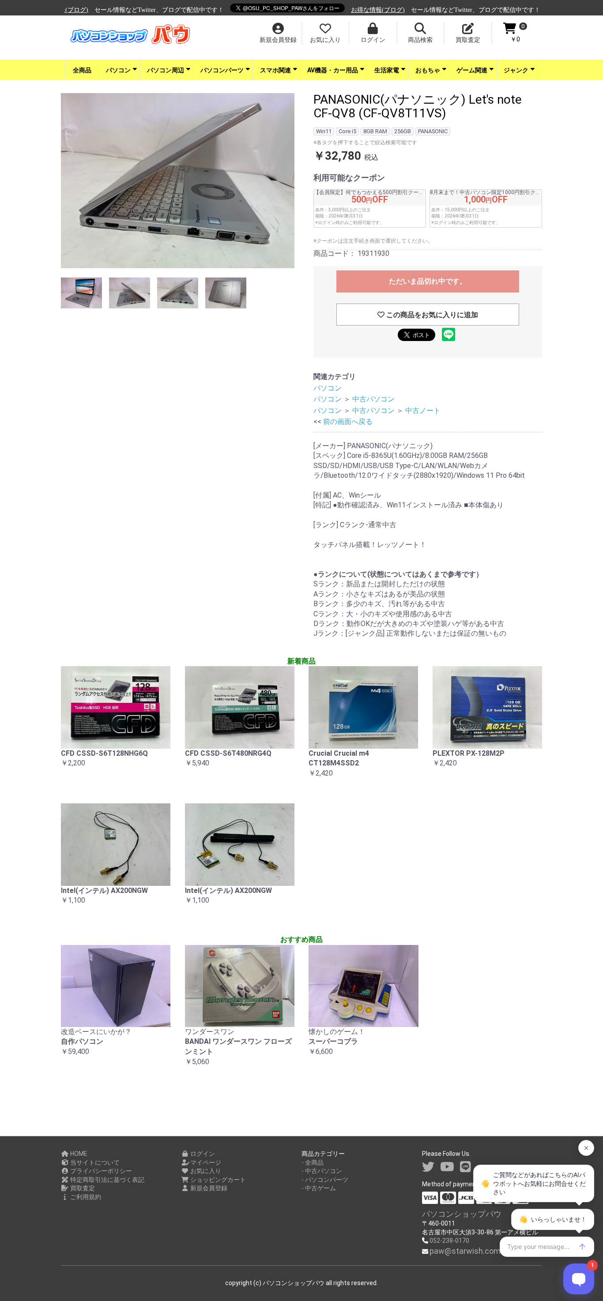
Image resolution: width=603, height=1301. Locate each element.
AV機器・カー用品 (332, 70)
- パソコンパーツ (325, 1179)
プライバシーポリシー (100, 1170)
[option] (177, 182)
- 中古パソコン (322, 1170)
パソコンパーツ (222, 70)
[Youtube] (447, 1167)
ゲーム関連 (471, 70)
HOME (78, 1153)
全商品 (82, 70)
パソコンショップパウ (461, 1214)
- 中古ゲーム (319, 1188)
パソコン (118, 70)
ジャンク (516, 70)
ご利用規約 (85, 1196)
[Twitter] (428, 1167)
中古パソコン (373, 399)
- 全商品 (313, 1162)
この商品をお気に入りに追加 (431, 315)
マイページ (205, 1162)
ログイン (202, 1153)
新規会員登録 (208, 1188)
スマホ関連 (275, 70)
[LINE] (465, 1167)
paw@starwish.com (465, 1251)
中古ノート (423, 410)
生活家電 (386, 70)
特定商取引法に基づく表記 (106, 1179)
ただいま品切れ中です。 (428, 281)
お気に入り (205, 1170)
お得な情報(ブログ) (351, 10)
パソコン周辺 (165, 70)
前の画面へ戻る (348, 421)
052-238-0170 (449, 1240)
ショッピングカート (217, 1179)
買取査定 (82, 1188)
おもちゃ (427, 70)
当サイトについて (94, 1162)
